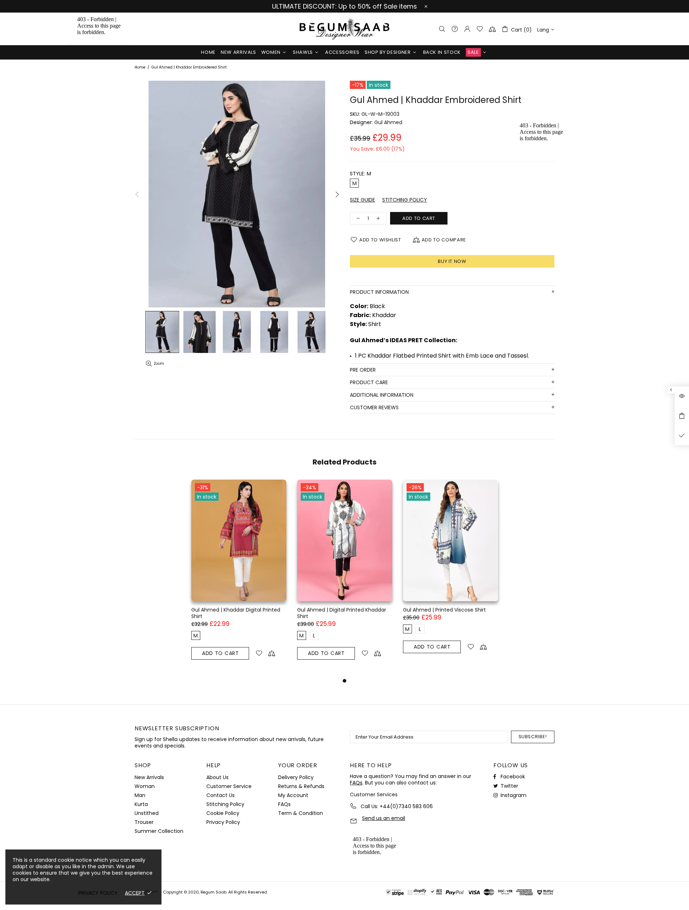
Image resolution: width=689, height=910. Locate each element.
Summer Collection (159, 831)
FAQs (284, 804)
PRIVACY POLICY (98, 893)
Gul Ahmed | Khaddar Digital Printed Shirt (235, 613)
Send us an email (383, 818)
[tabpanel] (239, 578)
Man (140, 795)
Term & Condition (300, 813)
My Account (293, 795)
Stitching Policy (225, 804)
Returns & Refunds (301, 786)
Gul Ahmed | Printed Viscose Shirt (444, 610)
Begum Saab (344, 29)
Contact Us (220, 795)
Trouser (144, 822)
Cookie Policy (222, 813)
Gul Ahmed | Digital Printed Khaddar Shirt (341, 613)
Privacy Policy (223, 822)
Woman (145, 786)
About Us (217, 777)
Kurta (141, 804)
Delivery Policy (296, 777)
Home (140, 67)
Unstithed (147, 813)
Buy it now (452, 261)
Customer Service (229, 786)
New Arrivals (149, 777)
